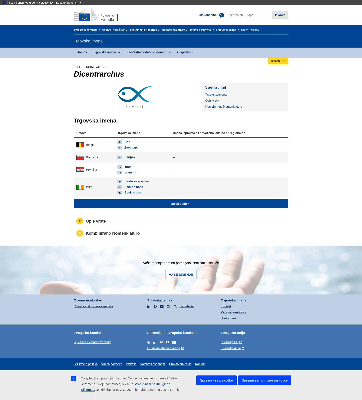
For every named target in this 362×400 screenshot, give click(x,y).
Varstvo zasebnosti (233, 312)
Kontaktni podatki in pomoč (146, 52)
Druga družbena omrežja (163, 348)
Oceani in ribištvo (113, 29)
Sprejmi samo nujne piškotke (265, 380)
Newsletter (186, 306)
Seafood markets (200, 29)
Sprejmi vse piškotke (216, 380)
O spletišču (185, 52)
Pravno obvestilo (180, 364)
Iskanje (280, 15)
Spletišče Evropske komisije (92, 342)
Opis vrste (212, 100)
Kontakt (226, 306)
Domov (82, 52)
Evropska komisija (85, 29)
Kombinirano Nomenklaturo (223, 106)
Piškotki (131, 364)
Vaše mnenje (181, 275)
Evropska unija (231, 348)
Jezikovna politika (86, 364)
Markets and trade (173, 29)
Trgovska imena (226, 29)
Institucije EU (230, 342)
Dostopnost (228, 318)
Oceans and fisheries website (93, 306)
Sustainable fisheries (143, 29)
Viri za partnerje (111, 364)
